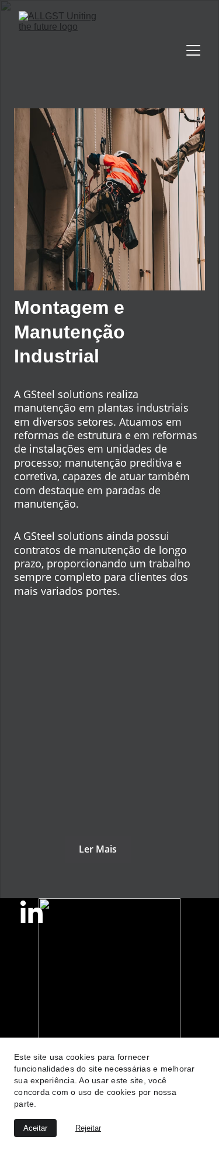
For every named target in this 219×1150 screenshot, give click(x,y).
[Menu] (193, 50)
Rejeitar (88, 1128)
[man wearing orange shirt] (110, 199)
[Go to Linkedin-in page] (31, 912)
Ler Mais (98, 849)
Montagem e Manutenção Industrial (72, 332)
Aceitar (35, 1128)
